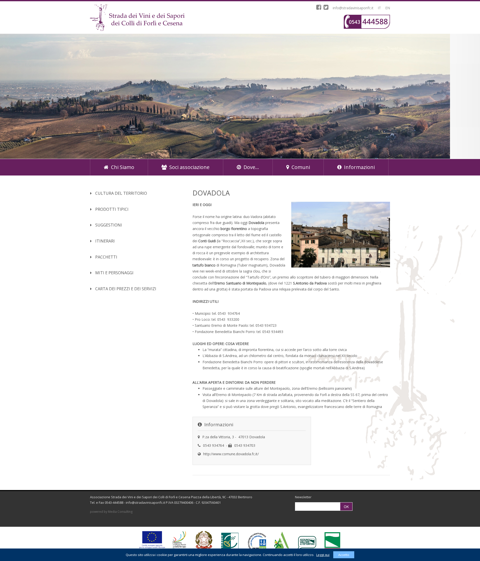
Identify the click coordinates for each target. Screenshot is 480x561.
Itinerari (104, 241)
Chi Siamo (122, 167)
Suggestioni (108, 225)
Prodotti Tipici (111, 209)
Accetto (343, 554)
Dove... (251, 167)
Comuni (301, 167)
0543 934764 (213, 445)
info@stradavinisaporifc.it (353, 8)
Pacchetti (105, 257)
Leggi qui (323, 554)
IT (379, 8)
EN (387, 8)
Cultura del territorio (120, 193)
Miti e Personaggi (114, 273)
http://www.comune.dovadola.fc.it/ (231, 454)
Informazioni (359, 167)
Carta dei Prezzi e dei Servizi (125, 289)
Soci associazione (189, 167)
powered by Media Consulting (111, 512)
